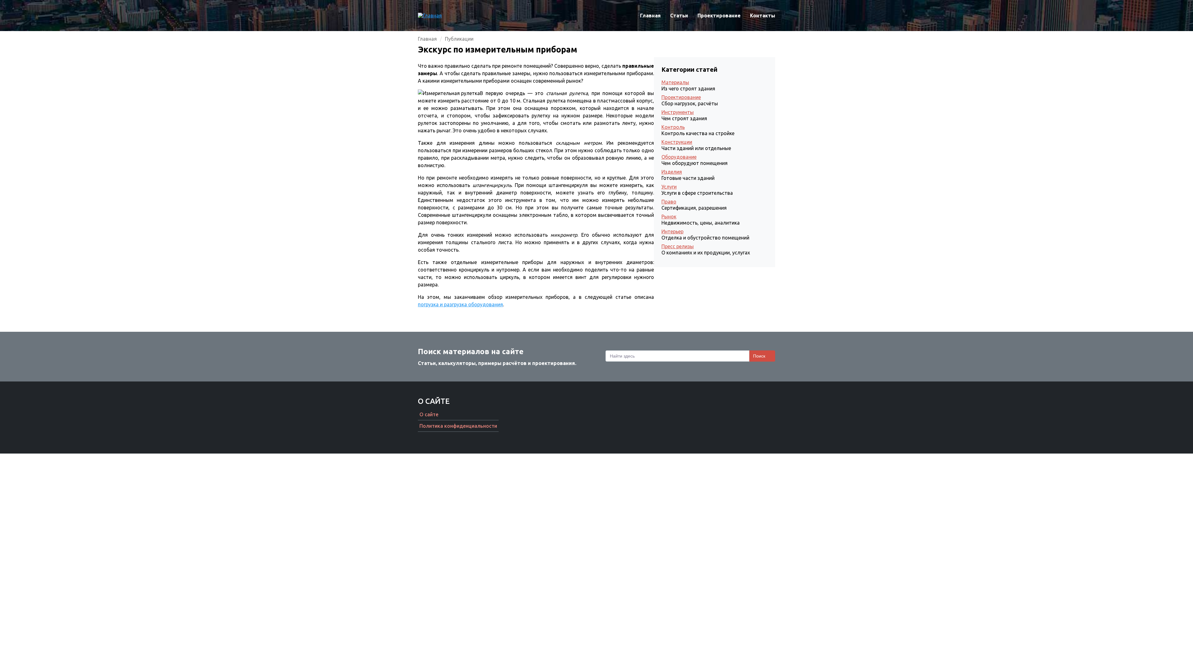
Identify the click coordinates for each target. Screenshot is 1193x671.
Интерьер (672, 231)
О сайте (428, 414)
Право (668, 201)
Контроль (673, 127)
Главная (650, 15)
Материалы (675, 82)
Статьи (679, 15)
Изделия (671, 172)
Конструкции (676, 142)
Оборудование (679, 157)
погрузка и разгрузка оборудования (460, 304)
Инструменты (677, 112)
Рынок (668, 216)
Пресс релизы (677, 246)
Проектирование (719, 15)
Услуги (669, 186)
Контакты (762, 15)
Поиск (759, 356)
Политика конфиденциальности (458, 426)
